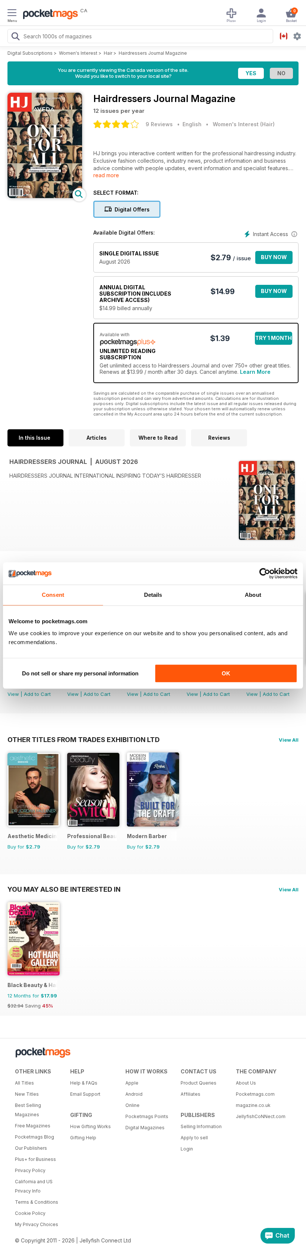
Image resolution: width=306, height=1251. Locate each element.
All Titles (24, 1083)
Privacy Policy (30, 1170)
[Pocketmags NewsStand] (48, 14)
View (13, 694)
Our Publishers (31, 1148)
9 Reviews (159, 124)
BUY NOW (274, 257)
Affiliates (190, 1094)
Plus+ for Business (35, 1159)
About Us (246, 1083)
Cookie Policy (30, 1213)
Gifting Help (83, 1137)
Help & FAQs (83, 1083)
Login (187, 1149)
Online (132, 1105)
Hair (108, 53)
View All (289, 740)
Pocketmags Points (146, 1116)
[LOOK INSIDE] (44, 196)
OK (226, 673)
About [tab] (253, 595)
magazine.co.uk (253, 1105)
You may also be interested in (64, 889)
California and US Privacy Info (34, 1186)
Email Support (85, 1094)
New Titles (27, 1094)
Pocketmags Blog (34, 1137)
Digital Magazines (145, 1127)
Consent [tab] (53, 595)
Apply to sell (194, 1137)
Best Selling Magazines (28, 1109)
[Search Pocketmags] (15, 37)
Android (134, 1094)
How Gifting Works (90, 1126)
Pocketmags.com (255, 1094)
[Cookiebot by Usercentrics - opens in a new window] (264, 573)
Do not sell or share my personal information (80, 673)
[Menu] (11, 13)
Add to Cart (37, 694)
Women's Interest (78, 53)
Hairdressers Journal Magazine (153, 53)
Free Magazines (32, 1126)
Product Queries (198, 1083)
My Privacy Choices (36, 1224)
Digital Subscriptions (30, 53)
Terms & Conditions (36, 1202)
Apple (131, 1083)
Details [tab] (153, 595)
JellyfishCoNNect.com (260, 1116)
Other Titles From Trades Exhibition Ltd (83, 739)
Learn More (255, 372)
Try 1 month (273, 338)
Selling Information (201, 1126)
